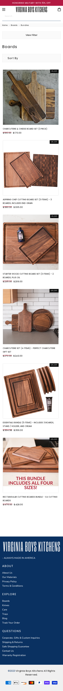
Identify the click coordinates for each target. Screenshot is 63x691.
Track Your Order (11, 622)
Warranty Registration (14, 655)
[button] (10, 58)
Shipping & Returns (12, 642)
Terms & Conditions (12, 585)
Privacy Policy (9, 581)
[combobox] (31, 17)
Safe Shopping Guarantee (15, 646)
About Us (7, 572)
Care (4, 609)
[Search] (57, 17)
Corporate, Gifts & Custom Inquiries (21, 637)
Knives (5, 605)
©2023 (12, 671)
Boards (14, 25)
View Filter (32, 35)
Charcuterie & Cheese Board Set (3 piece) (25, 128)
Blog (4, 618)
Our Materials (9, 577)
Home (4, 25)
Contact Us (8, 651)
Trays (5, 614)
